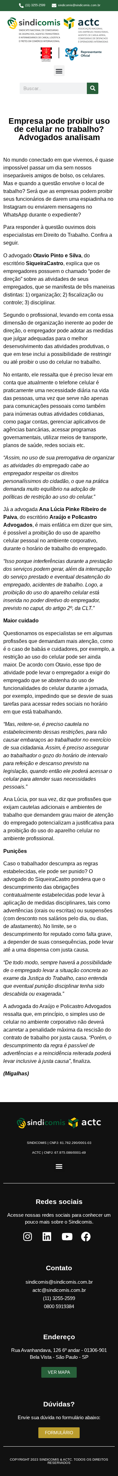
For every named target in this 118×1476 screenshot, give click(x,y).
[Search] (92, 88)
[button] (59, 70)
